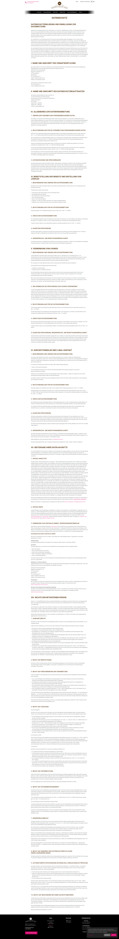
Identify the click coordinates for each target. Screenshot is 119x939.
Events (80, 12)
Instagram (69, 922)
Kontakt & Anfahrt (85, 1)
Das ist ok (114, 934)
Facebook (69, 920)
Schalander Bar (47, 12)
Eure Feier (55, 12)
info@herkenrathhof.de (58, 439)
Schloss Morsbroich (72, 12)
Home (26, 14)
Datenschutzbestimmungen (48, 518)
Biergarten (62, 12)
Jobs (77, 1)
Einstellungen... (91, 934)
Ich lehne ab (107, 934)
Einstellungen (51, 927)
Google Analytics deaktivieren (79, 499)
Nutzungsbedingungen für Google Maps (39, 516)
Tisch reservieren (31, 932)
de (91, 1)
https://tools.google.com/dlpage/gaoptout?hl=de (74, 501)
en (93, 1)
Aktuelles (50, 922)
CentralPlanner (54, 526)
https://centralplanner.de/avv (37, 592)
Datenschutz (50, 924)
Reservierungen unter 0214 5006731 (33, 2)
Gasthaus (39, 12)
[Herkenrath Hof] (59, 5)
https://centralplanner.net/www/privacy (39, 584)
